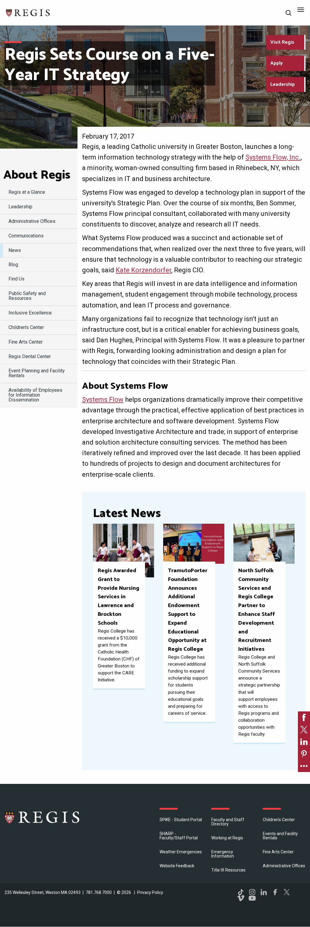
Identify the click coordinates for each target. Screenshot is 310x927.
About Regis (36, 175)
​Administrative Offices (284, 865)
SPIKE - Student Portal (181, 819)
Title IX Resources (228, 870)
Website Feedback (177, 865)
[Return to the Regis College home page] (28, 12)
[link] (304, 717)
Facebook (275, 892)
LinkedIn (263, 892)
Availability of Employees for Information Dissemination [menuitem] (35, 395)
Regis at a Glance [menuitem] (26, 192)
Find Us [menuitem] (16, 279)
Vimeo (240, 898)
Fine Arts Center (278, 851)
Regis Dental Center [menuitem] (29, 356)
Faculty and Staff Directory (227, 821)
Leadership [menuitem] (20, 207)
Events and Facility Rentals (280, 835)
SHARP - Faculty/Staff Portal (179, 835)
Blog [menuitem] (13, 264)
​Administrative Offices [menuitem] (31, 221)
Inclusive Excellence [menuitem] (30, 313)
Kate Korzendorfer (143, 270)
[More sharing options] (304, 766)
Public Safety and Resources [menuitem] (27, 296)
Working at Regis (227, 837)
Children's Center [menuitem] (26, 327)
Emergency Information (222, 853)
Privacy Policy (150, 892)
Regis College (42, 817)
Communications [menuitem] (26, 236)
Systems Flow (103, 399)
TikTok (240, 892)
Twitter (286, 892)
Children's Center (279, 819)
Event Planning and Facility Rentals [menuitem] (36, 373)
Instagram (252, 892)
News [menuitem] (14, 250)
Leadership (282, 84)
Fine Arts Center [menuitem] (25, 342)
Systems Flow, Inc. (273, 157)
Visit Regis (282, 42)
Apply (276, 63)
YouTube (252, 898)
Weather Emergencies (181, 851)
